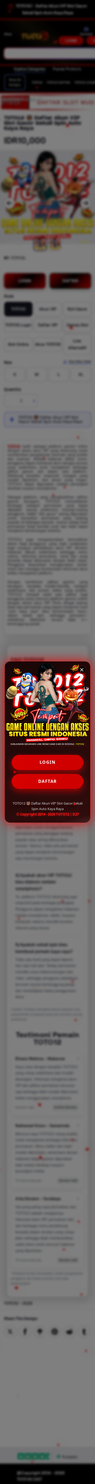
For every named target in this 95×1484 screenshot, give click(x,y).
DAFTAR (47, 781)
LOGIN (48, 762)
